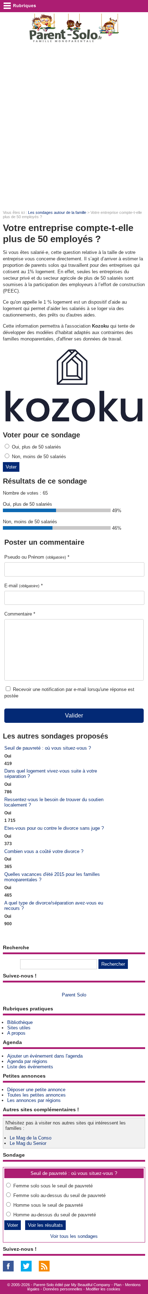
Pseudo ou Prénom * (36, 557)
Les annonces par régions (34, 1100)
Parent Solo (74, 995)
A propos (16, 1033)
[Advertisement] (74, 126)
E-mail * (23, 585)
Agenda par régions (27, 1061)
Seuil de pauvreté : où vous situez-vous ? (47, 748)
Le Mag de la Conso (30, 1138)
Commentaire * (19, 614)
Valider (74, 715)
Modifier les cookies (103, 1289)
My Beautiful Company (90, 1285)
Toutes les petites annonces (36, 1095)
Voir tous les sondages (74, 1236)
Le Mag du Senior (28, 1143)
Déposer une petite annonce (36, 1089)
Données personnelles (62, 1289)
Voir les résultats (45, 1225)
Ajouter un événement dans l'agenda (45, 1056)
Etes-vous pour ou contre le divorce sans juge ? (54, 828)
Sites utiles (19, 1027)
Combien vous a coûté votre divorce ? (43, 851)
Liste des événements (30, 1066)
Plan (117, 1285)
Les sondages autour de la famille (57, 212)
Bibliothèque (20, 1022)
